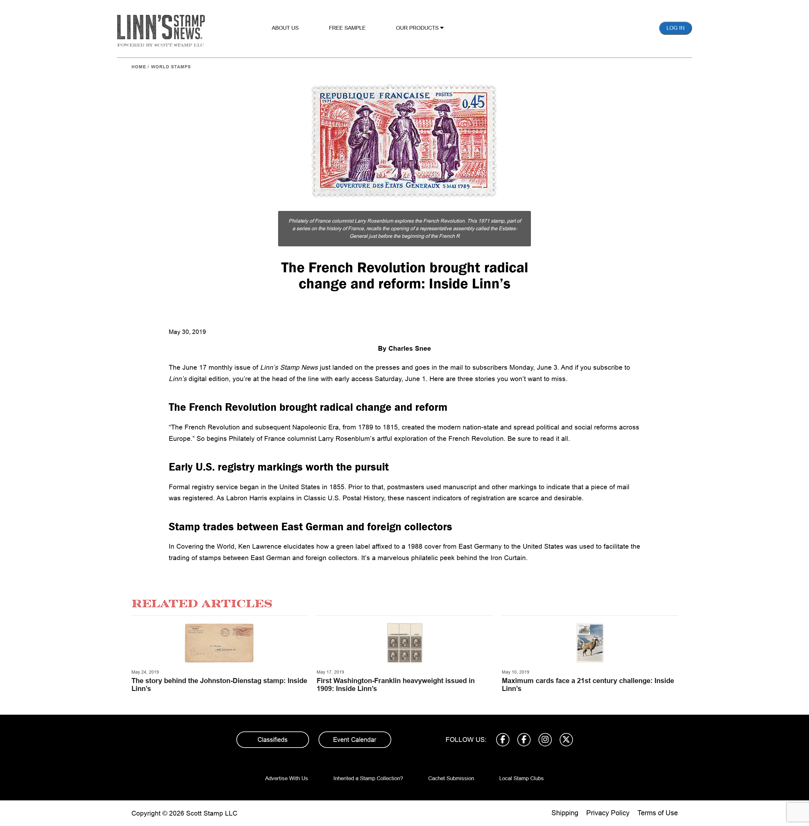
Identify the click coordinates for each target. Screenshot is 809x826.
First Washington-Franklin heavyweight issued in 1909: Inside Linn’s (396, 684)
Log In (675, 28)
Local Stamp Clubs (521, 778)
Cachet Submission (451, 778)
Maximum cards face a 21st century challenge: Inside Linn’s (588, 684)
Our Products (418, 28)
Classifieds (273, 739)
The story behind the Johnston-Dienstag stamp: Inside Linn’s (219, 684)
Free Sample (347, 28)
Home (138, 66)
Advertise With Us (286, 778)
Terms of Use (657, 813)
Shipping (564, 813)
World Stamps (171, 66)
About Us (285, 28)
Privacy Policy (608, 813)
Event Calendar (354, 739)
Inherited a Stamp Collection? (368, 778)
